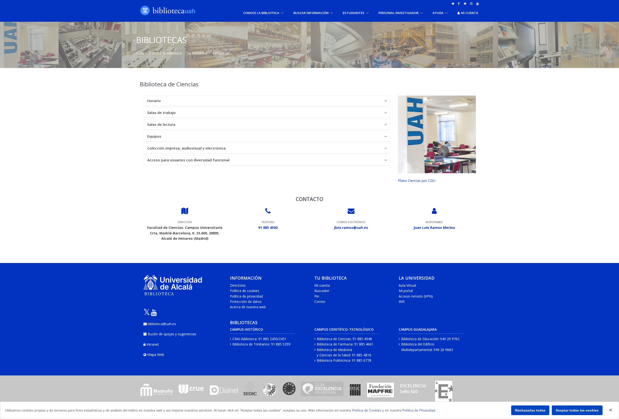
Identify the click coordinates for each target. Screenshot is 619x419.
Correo (319, 301)
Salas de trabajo (161, 112)
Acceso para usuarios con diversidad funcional (188, 159)
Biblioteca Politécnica (333, 360)
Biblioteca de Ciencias (334, 339)
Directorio (238, 285)
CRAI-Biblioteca (244, 339)
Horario (154, 100)
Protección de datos (246, 301)
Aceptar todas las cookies (577, 410)
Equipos (154, 136)
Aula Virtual (407, 285)
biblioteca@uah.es (162, 324)
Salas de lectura (161, 124)
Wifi (402, 301)
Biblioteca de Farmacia (335, 344)
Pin (316, 296)
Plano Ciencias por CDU (416, 180)
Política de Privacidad (418, 410)
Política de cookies (244, 290)
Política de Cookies (366, 410)
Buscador (321, 290)
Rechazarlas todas (530, 410)
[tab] (267, 101)
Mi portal (406, 290)
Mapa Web (155, 354)
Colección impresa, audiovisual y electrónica (186, 148)
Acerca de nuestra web (248, 307)
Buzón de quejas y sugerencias (172, 334)
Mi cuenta (469, 13)
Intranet (153, 344)
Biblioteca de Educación (419, 339)
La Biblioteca (197, 53)
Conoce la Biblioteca (166, 53)
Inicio (140, 53)
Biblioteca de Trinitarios (250, 344)
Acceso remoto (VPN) (416, 296)
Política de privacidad (246, 296)
